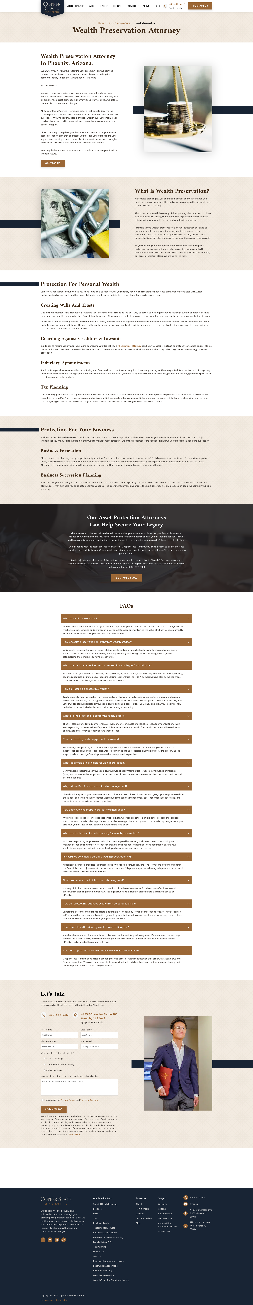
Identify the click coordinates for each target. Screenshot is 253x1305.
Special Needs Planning (105, 1204)
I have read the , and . (71, 1100)
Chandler (163, 1204)
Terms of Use (165, 1218)
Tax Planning (99, 1246)
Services (132, 5)
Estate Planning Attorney (120, 23)
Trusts (103, 5)
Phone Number (49, 1041)
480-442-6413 (177, 4)
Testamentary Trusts (104, 1227)
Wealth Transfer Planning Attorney (111, 1280)
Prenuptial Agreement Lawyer (108, 1261)
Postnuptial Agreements (105, 1265)
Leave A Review (144, 1218)
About (146, 5)
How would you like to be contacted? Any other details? (69, 1076)
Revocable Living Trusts (105, 1232)
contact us (52, 163)
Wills (91, 5)
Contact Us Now (126, 578)
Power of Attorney (102, 1270)
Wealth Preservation (104, 1275)
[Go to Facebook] (43, 1240)
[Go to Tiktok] (63, 1240)
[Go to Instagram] (50, 1240)
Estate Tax (98, 1251)
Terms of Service (89, 1100)
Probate (117, 5)
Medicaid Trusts (101, 1223)
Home (101, 23)
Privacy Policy (68, 1100)
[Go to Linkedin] (56, 1240)
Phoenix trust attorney (129, 345)
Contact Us (200, 5)
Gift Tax (97, 1256)
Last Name (86, 1029)
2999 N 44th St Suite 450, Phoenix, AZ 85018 (200, 1226)
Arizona (162, 1208)
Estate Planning (75, 5)
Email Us (194, 1204)
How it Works (142, 1208)
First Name (46, 1029)
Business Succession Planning (108, 1237)
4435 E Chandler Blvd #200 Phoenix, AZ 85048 (201, 1213)
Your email (86, 1041)
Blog (157, 5)
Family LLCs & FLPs (102, 1242)
